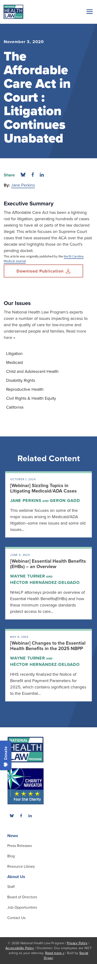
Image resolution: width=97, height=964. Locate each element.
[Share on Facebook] (32, 175)
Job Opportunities (22, 907)
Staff (11, 886)
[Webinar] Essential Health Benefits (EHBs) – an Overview (48, 563)
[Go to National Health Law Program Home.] (13, 12)
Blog (11, 856)
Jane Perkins (23, 185)
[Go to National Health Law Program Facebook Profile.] (21, 815)
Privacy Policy (77, 943)
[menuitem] (48, 353)
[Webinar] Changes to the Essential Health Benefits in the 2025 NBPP (47, 645)
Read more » (54, 953)
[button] (88, 11)
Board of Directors (22, 897)
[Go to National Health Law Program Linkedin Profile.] (30, 815)
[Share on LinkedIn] (42, 175)
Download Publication (40, 271)
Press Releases (19, 845)
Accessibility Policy (19, 948)
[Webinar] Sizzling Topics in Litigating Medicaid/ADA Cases (43, 488)
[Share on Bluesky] (23, 175)
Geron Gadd (65, 500)
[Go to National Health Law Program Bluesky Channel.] (12, 815)
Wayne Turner (27, 576)
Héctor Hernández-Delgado (45, 582)
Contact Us (16, 917)
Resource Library (21, 866)
